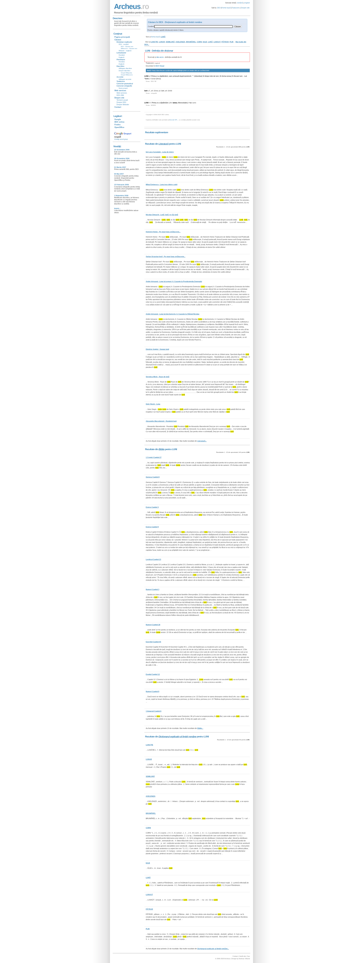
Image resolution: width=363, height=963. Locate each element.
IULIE (205, 42)
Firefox (117, 125)
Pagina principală (122, 37)
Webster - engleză (125, 51)
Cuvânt (150, 26)
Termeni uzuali (122, 100)
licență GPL (174, 120)
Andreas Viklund (244, 958)
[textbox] (193, 26)
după (182, 76)
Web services (122, 93)
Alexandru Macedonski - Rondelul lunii (161, 421)
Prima (153, 76)
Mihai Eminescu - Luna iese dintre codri (161, 185)
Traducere (235, 8)
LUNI (146, 76)
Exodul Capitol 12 (153, 674)
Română (121, 55)
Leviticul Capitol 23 (153, 559)
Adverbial (198, 76)
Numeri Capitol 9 (152, 692)
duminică (187, 76)
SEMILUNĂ (170, 42)
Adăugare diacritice (125, 68)
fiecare (236, 76)
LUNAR (162, 42)
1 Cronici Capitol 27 (154, 457)
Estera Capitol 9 (152, 527)
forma (224, 76)
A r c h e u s (131, 6)
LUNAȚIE (154, 42)
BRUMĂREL (191, 42)
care (170, 76)
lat (191, 103)
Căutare (117, 40)
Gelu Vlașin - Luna (153, 404)
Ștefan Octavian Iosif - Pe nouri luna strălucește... (165, 257)
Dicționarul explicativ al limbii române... (213, 949)
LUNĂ (210, 42)
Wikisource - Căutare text (129, 48)
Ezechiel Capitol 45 (153, 642)
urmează (176, 76)
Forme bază (226, 8)
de (214, 76)
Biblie (161, 449)
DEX (219, 8)
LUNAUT (217, 42)
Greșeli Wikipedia (126, 73)
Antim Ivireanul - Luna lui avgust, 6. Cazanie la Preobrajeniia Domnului (174, 282)
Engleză (121, 57)
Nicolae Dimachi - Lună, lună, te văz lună (162, 215)
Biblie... (200, 728)
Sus (248, 956)
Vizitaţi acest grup (121, 139)
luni (217, 76)
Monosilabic (182, 103)
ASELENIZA (180, 42)
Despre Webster (123, 105)
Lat (245, 76)
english (247, 3)
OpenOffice (119, 127)
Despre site (245, 8)
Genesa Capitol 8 (153, 477)
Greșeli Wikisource (127, 75)
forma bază (155, 37)
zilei (211, 76)
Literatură (163, 144)
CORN (199, 42)
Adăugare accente (125, 79)
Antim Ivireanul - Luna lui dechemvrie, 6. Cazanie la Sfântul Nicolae (172, 314)
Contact (117, 107)
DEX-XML (120, 95)
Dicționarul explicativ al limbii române (177, 736)
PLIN (231, 42)
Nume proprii (123, 88)
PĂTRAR (225, 42)
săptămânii (163, 76)
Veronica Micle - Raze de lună (157, 377)
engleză (157, 63)
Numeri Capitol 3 (152, 589)
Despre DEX (121, 102)
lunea (229, 76)
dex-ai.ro (159, 57)
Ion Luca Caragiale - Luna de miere (160, 152)
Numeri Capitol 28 (153, 625)
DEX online (119, 122)
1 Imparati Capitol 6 (153, 711)
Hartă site (242, 956)
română (240, 3)
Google (117, 119)
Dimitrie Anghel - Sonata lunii (157, 349)
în (203, 76)
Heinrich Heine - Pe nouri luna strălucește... (163, 232)
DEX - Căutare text (127, 46)
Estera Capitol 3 (152, 507)
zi (157, 76)
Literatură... (202, 441)
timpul (207, 76)
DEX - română (123, 44)
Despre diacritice (124, 70)
